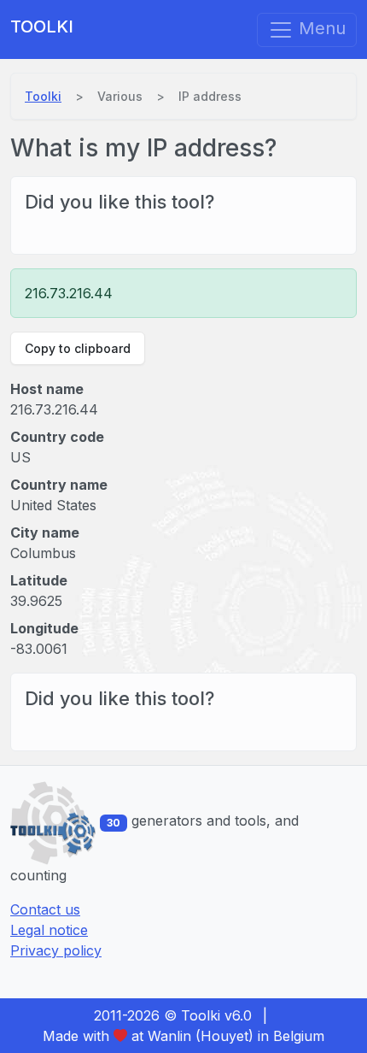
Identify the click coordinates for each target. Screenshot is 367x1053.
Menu (320, 28)
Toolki (41, 26)
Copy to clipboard (78, 348)
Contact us (45, 909)
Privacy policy (56, 950)
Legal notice (49, 929)
